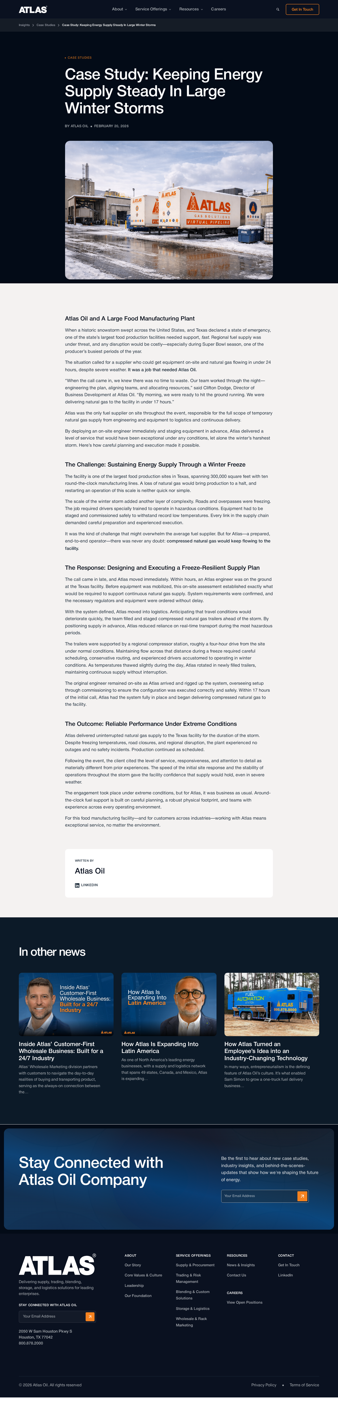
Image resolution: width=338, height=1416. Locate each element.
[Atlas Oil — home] (33, 9)
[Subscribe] (302, 1196)
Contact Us (236, 1275)
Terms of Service (304, 1385)
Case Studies (46, 25)
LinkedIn (285, 1275)
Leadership (134, 1286)
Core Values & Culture (143, 1275)
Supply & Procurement (195, 1265)
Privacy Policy (263, 1385)
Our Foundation (138, 1296)
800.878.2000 (31, 1343)
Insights (24, 25)
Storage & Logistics (193, 1309)
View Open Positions (245, 1302)
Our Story (133, 1265)
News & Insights (241, 1265)
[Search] (278, 9)
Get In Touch (289, 1265)
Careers (218, 9)
